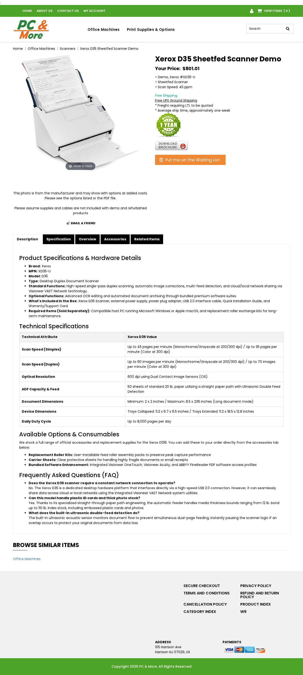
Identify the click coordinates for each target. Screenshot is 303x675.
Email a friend (82, 223)
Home (27, 11)
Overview (87, 239)
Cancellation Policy (205, 604)
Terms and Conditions (206, 593)
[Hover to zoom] (80, 113)
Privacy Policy (255, 585)
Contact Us (68, 11)
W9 (243, 611)
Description (27, 239)
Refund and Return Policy (259, 595)
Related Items (147, 239)
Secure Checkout (201, 585)
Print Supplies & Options (151, 29)
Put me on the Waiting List (192, 160)
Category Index (199, 611)
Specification (58, 239)
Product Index (255, 604)
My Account (95, 11)
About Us (45, 11)
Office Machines (104, 29)
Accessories (115, 239)
